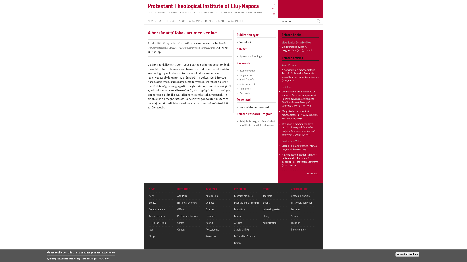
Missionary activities (301, 202)
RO (273, 14)
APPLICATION (178, 21)
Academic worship (300, 196)
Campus (181, 229)
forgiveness (246, 75)
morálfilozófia (247, 79)
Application (212, 196)
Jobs (151, 229)
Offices (181, 209)
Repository (239, 209)
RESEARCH (209, 21)
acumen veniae (248, 70)
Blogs (152, 236)
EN (273, 9)
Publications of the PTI (246, 202)
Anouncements (157, 216)
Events (152, 202)
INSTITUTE (163, 21)
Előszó (285, 145)
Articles (238, 223)
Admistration (270, 223)
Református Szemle (244, 236)
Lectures (295, 209)
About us (182, 196)
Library (237, 243)
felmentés (245, 88)
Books (237, 216)
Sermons (295, 216)
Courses (210, 209)
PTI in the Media (157, 223)
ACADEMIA (194, 21)
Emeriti (266, 202)
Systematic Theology (251, 56)
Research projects (243, 196)
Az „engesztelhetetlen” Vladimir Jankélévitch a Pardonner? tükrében (299, 158)
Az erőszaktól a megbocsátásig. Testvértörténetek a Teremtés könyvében (299, 73)
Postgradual (212, 229)
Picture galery (298, 229)
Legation (295, 223)
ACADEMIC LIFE (235, 21)
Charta (180, 223)
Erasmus (210, 216)
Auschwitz (245, 93)
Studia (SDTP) (241, 229)
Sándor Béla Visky (159, 43)
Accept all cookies (407, 254)
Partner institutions (187, 216)
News (151, 196)
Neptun (209, 223)
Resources (211, 236)
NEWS (151, 21)
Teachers (267, 196)
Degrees (210, 202)
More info (104, 258)
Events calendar (157, 209)
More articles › (313, 173)
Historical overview (187, 202)
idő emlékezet (247, 84)
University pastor (271, 209)
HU (273, 4)
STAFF (221, 21)
